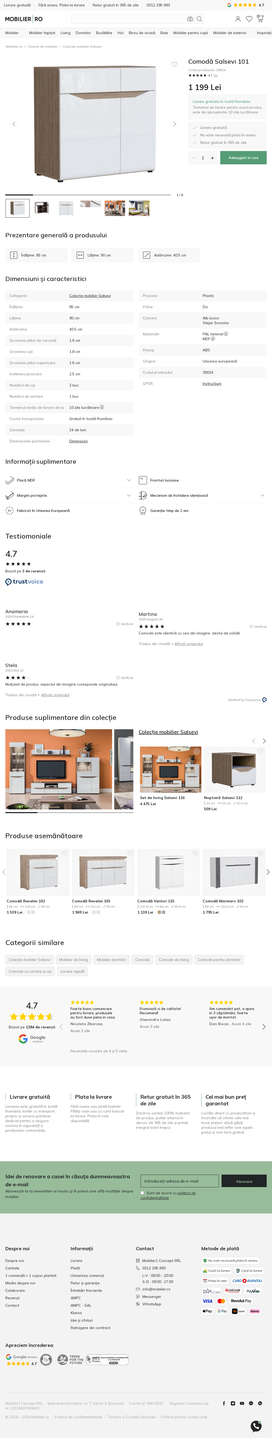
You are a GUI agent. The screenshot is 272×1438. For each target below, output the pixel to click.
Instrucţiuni (212, 383)
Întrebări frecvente (86, 1290)
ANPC (76, 1298)
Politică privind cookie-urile (184, 1417)
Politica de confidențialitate (78, 1417)
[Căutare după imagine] (190, 18)
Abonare (244, 1181)
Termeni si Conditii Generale (132, 1417)
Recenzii (12, 1298)
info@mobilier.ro (156, 1289)
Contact (12, 1305)
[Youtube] (244, 1403)
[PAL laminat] (226, 334)
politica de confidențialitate (168, 1195)
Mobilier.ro (14, 46)
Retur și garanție (85, 1283)
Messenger (151, 1296)
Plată (75, 1268)
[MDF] (213, 338)
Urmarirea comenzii (87, 1275)
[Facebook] (226, 1403)
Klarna (76, 1312)
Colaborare (15, 1290)
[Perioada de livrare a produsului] (102, 407)
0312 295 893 (154, 1268)
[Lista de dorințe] (249, 19)
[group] (93, 1023)
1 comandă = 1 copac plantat (30, 1275)
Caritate (12, 1268)
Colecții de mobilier (43, 46)
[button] (238, 19)
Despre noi (14, 1260)
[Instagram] (235, 1403)
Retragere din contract (90, 1327)
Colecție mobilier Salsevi (82, 46)
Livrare (76, 1260)
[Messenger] (253, 1403)
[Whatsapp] (262, 1403)
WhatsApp (151, 1304)
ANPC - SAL (81, 1305)
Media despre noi (20, 1283)
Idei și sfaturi (82, 1320)
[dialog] (227, 107)
